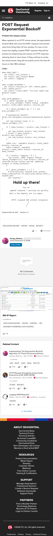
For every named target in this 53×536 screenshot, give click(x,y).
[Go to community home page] (18, 11)
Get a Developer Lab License (26, 446)
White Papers (26, 461)
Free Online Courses (26, 471)
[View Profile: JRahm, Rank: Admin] (5, 396)
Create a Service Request (26, 488)
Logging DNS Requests (19, 395)
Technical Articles (26, 436)
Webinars (26, 468)
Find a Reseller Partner (26, 504)
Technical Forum (26, 433)
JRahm (11, 397)
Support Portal (26, 493)
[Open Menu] (49, 18)
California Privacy (39, 534)
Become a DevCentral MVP (26, 448)
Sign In (47, 10)
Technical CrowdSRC (26, 438)
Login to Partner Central (26, 511)
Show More (28, 411)
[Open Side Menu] (3, 11)
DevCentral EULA (26, 443)
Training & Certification (26, 473)
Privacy (28, 534)
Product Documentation (26, 458)
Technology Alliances (26, 506)
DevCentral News (26, 431)
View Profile (15, 245)
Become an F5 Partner (26, 508)
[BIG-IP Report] (26, 299)
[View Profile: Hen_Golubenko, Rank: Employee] (5, 375)
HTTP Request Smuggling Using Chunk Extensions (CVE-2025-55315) (26, 374)
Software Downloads (26, 491)
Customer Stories (26, 466)
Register (38, 10)
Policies (21, 534)
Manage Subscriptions (26, 483)
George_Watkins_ (16, 239)
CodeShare (8, 18)
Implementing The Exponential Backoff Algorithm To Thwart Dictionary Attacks (26, 352)
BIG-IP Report (9, 316)
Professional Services (26, 486)
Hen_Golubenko (15, 378)
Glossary (26, 463)
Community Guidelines (26, 441)
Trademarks (11, 534)
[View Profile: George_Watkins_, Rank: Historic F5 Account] (5, 241)
